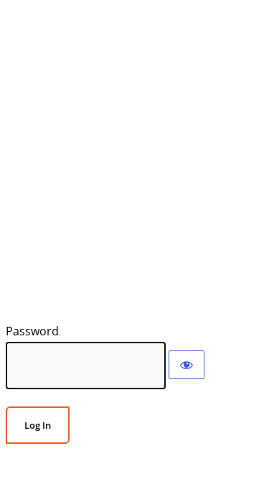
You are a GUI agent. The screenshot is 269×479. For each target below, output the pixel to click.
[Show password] (186, 364)
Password (32, 331)
